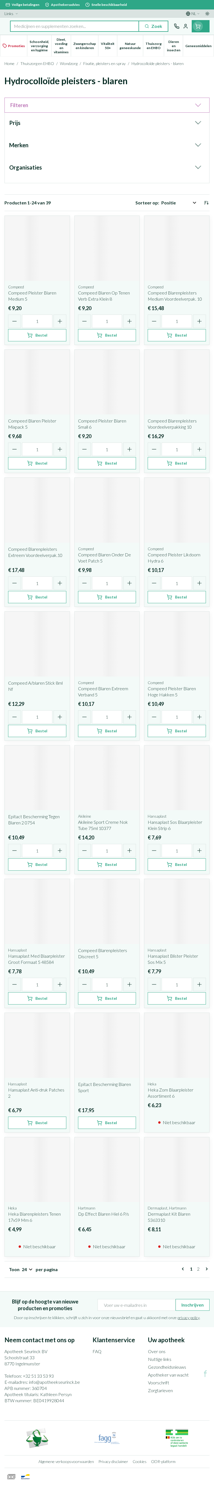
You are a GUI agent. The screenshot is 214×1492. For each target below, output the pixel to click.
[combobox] (74, 26)
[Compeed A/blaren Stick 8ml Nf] (37, 644)
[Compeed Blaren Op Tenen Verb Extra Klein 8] (107, 248)
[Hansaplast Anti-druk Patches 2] (37, 1045)
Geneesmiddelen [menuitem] (199, 47)
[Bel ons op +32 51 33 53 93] (176, 26)
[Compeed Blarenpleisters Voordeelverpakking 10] (176, 382)
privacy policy (188, 1317)
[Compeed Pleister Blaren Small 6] (107, 382)
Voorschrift (158, 1382)
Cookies (140, 1461)
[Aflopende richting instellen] (206, 202)
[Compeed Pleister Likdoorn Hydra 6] (176, 510)
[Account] (185, 26)
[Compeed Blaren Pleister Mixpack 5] (37, 382)
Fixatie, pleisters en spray (104, 63)
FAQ (97, 1351)
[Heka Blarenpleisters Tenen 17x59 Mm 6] (37, 1169)
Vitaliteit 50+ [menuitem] (109, 46)
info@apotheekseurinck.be (54, 1382)
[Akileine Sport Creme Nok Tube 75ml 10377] (107, 777)
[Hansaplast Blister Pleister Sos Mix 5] (176, 911)
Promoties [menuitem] (16, 46)
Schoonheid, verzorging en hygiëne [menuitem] (40, 46)
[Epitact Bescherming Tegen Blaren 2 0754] (37, 777)
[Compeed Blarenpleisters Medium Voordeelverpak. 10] (176, 248)
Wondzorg (68, 63)
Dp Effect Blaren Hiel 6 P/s (103, 1213)
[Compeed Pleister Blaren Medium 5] (37, 248)
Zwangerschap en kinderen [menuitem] (85, 46)
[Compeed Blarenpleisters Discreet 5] (107, 911)
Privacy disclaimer (113, 1461)
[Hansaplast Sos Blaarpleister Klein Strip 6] (176, 777)
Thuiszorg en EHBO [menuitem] (154, 46)
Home (9, 63)
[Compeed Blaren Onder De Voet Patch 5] (107, 510)
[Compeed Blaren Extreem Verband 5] (107, 644)
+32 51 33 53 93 (38, 1375)
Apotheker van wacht (168, 1374)
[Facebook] (205, 1374)
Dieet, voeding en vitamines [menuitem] (62, 45)
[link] (184, 1269)
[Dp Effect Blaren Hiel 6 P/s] (107, 1169)
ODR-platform (163, 1461)
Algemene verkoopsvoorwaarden (66, 1461)
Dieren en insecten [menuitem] (175, 46)
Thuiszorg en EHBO (37, 63)
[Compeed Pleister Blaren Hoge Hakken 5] (176, 644)
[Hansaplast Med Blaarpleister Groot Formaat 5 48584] (37, 911)
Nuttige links (159, 1359)
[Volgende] (206, 1269)
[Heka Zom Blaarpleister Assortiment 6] (176, 1045)
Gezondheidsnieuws (167, 1367)
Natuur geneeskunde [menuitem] (131, 46)
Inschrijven (192, 1304)
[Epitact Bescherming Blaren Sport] (107, 1045)
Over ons (157, 1351)
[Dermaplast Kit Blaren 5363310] (176, 1169)
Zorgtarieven (160, 1390)
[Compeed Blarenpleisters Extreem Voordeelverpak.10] (37, 510)
